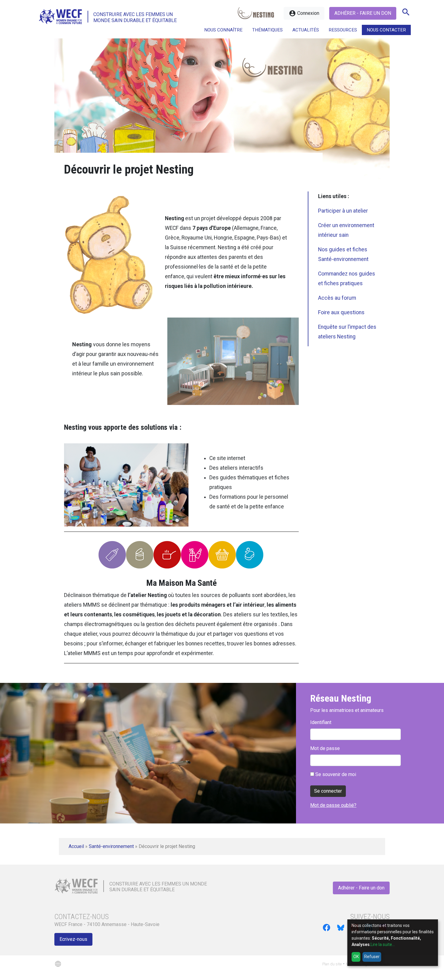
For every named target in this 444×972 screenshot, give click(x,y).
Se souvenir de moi (335, 774)
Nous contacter (386, 30)
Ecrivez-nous (73, 939)
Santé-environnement (111, 846)
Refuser (372, 956)
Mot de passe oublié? (333, 805)
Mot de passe (325, 748)
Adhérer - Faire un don (362, 13)
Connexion (304, 13)
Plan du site (332, 964)
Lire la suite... (383, 944)
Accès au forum (337, 298)
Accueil (76, 846)
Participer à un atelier (343, 211)
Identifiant (320, 722)
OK (356, 956)
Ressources (343, 30)
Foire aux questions (341, 312)
